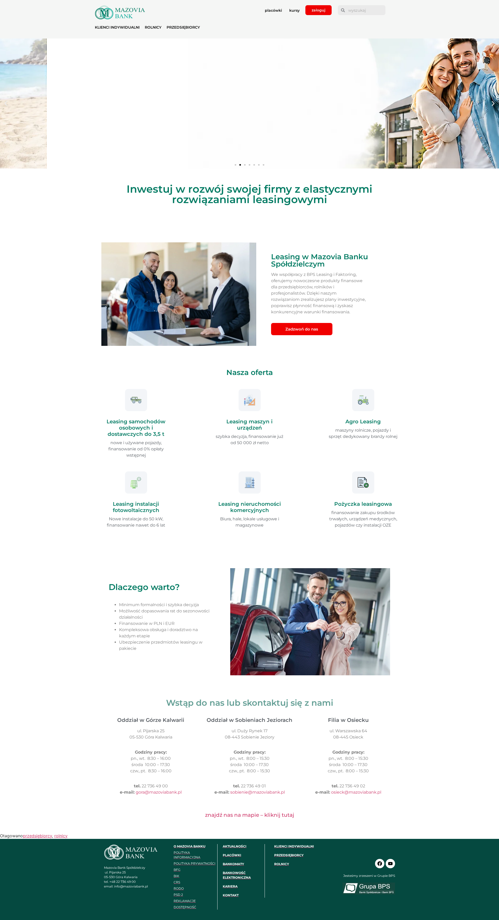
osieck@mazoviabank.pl (356, 792)
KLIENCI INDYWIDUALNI (117, 27)
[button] (6, 103)
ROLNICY (153, 27)
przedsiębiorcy (37, 835)
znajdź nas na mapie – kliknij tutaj (249, 815)
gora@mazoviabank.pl (159, 792)
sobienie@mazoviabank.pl (257, 792)
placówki (273, 10)
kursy (294, 10)
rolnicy (61, 835)
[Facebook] (379, 863)
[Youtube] (390, 863)
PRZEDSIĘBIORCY (183, 27)
